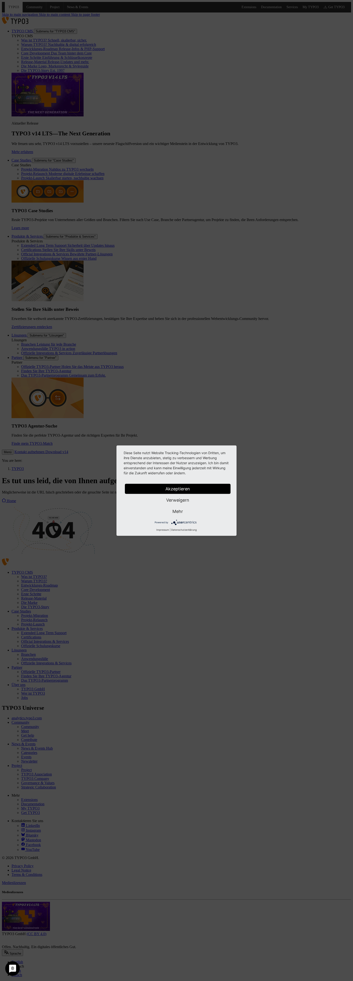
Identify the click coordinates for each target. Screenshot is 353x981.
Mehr (177, 511)
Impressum (162, 529)
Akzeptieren (177, 488)
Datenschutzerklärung (184, 529)
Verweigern (177, 499)
